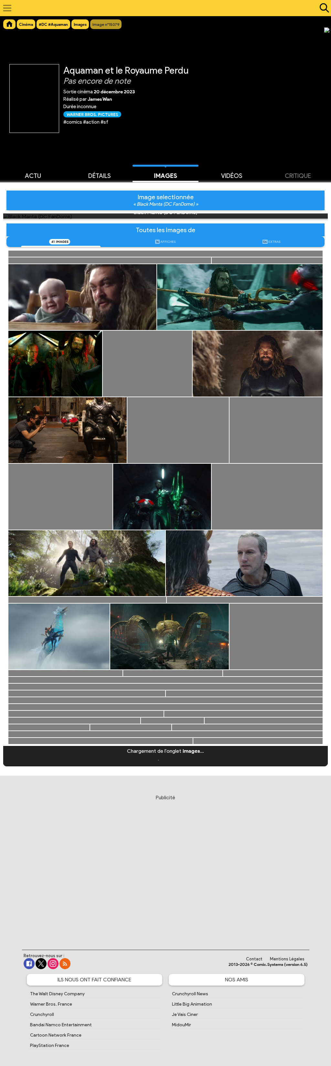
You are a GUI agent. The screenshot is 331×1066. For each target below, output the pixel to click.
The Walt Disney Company (57, 994)
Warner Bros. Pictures (92, 114)
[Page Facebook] (29, 963)
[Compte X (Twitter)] (41, 963)
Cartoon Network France (55, 1035)
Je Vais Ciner (185, 1014)
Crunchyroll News (190, 994)
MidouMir (181, 1025)
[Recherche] (322, 8)
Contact (254, 959)
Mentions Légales (287, 959)
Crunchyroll (42, 1014)
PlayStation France (49, 1045)
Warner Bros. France (51, 1004)
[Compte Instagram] (53, 963)
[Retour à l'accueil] (162, 8)
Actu (33, 176)
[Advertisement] (165, 866)
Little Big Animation (192, 1004)
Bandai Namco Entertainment (61, 1025)
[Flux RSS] (64, 963)
